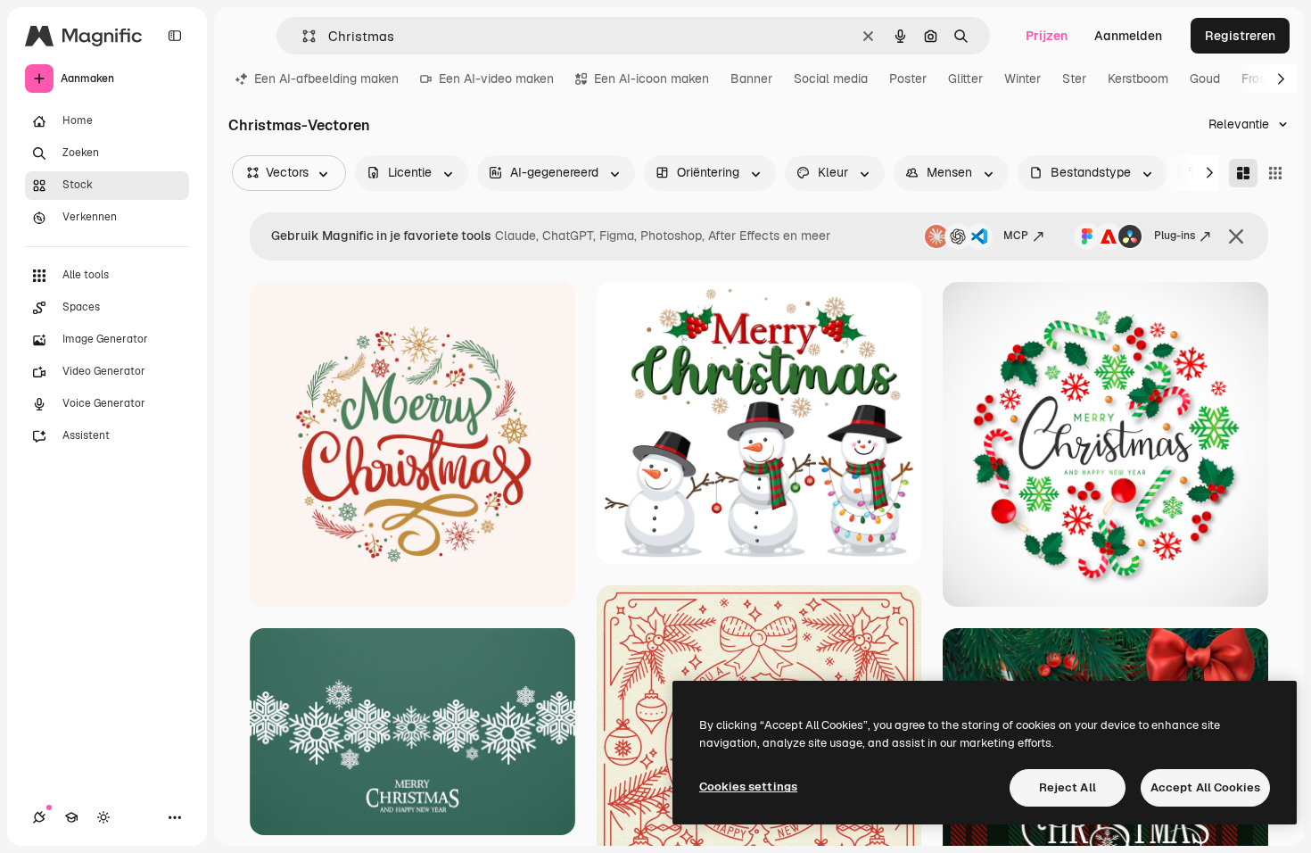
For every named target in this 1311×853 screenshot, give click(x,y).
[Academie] (71, 817)
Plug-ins (1174, 235)
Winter (1022, 78)
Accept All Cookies (1205, 787)
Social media (831, 78)
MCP (1015, 235)
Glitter (965, 78)
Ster (1074, 78)
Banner (751, 78)
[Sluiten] (1236, 236)
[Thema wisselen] (103, 817)
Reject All (1067, 787)
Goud (1205, 78)
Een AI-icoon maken (651, 78)
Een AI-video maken (496, 78)
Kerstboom (1138, 78)
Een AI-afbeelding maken (326, 78)
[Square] (1275, 173)
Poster (908, 78)
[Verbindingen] (39, 817)
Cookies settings (748, 786)
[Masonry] (1243, 173)
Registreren (1240, 36)
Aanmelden (1128, 36)
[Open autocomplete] (301, 36)
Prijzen (1047, 36)
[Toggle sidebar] (175, 35)
